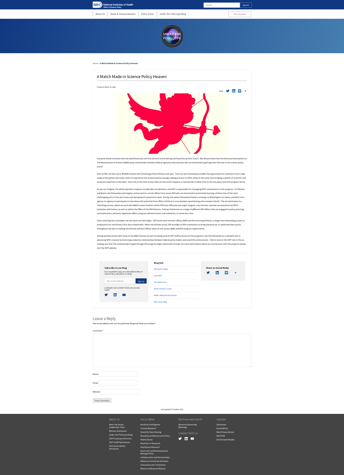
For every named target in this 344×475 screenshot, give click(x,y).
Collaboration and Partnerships (155, 457)
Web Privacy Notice (225, 432)
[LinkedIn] (233, 91)
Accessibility (222, 428)
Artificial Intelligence (150, 424)
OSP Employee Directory (120, 438)
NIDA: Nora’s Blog (160, 302)
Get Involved (240, 14)
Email (95, 383)
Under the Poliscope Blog (121, 434)
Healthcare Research (150, 447)
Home (95, 63)
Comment (98, 330)
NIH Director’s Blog (161, 269)
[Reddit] (239, 91)
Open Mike (158, 275)
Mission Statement (118, 431)
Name (95, 374)
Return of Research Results (153, 468)
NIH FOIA (220, 435)
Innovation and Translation (153, 464)
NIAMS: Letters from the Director (165, 295)
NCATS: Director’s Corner (163, 289)
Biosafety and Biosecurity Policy (155, 435)
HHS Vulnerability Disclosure (117, 447)
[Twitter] (227, 91)
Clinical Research (148, 428)
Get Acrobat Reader (225, 439)
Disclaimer (221, 424)
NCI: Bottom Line (160, 282)
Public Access (146, 439)
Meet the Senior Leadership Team (117, 426)
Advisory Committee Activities (154, 461)
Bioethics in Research (150, 443)
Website (96, 391)
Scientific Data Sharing (150, 432)
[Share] (245, 91)
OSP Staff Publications (119, 442)
